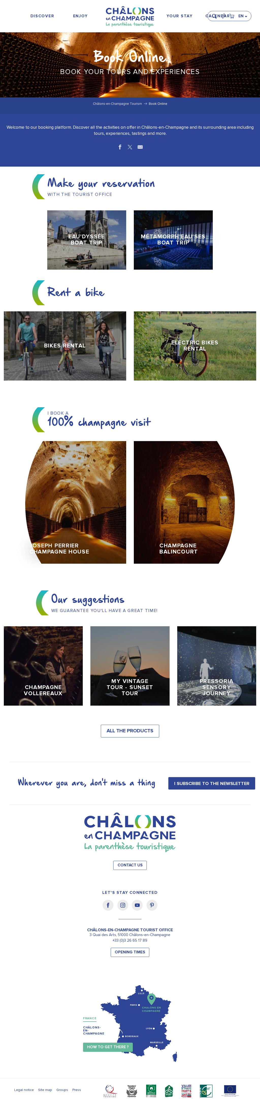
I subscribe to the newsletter (211, 783)
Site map (45, 1090)
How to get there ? (108, 1047)
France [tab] (89, 1018)
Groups (62, 1090)
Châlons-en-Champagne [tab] (93, 1031)
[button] (216, 14)
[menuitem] (42, 16)
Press (76, 1090)
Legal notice (24, 1090)
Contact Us (130, 865)
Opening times (130, 952)
